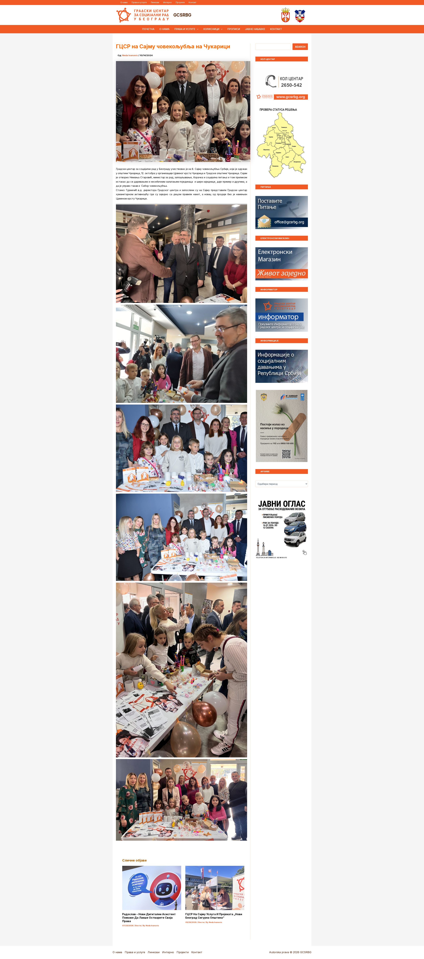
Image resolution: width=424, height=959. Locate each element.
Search (300, 46)
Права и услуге (139, 2)
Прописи (233, 29)
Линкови (155, 2)
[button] (196, 29)
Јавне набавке (255, 29)
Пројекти (180, 2)
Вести (138, 925)
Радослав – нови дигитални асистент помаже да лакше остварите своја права (149, 917)
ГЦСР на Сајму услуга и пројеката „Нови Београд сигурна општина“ (213, 915)
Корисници (211, 29)
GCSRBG (182, 15)
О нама (124, 2)
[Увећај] (303, 393)
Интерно (167, 2)
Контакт (192, 2)
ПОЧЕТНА (148, 29)
